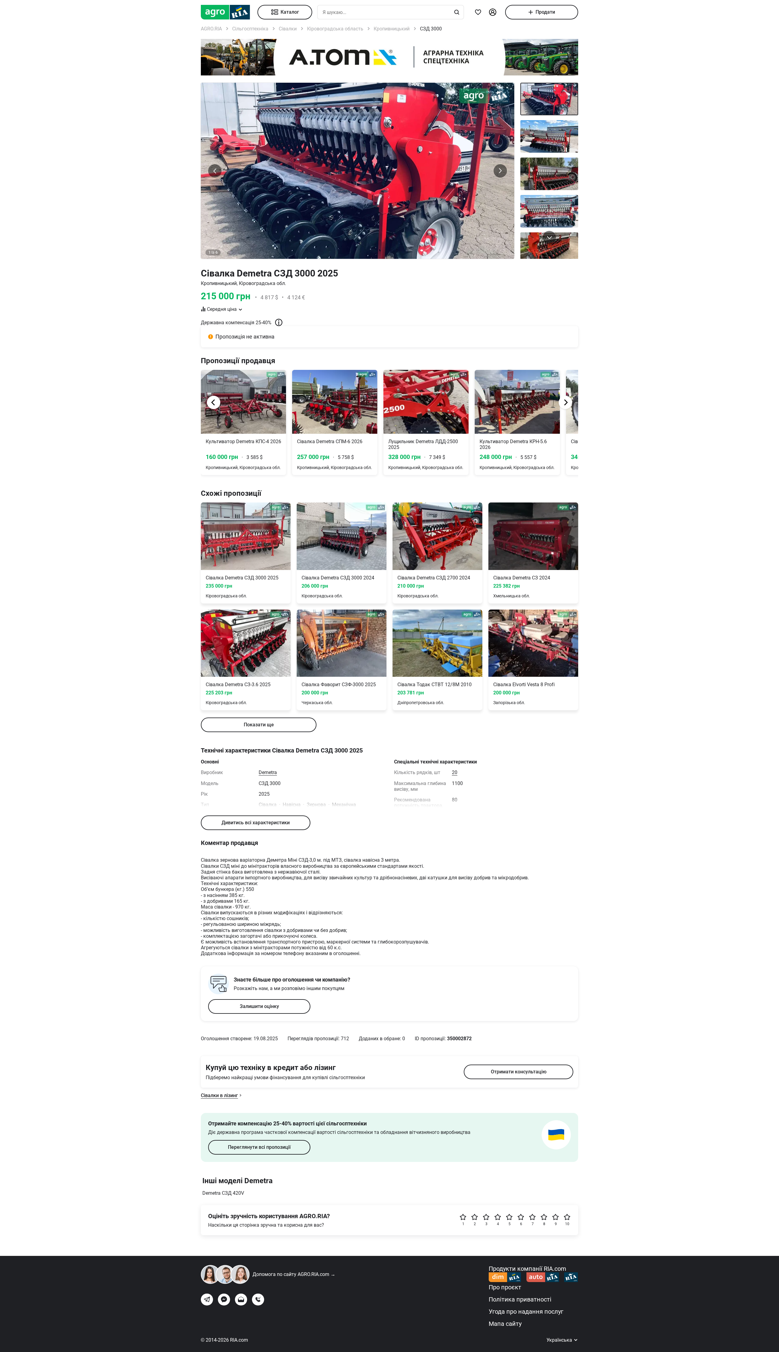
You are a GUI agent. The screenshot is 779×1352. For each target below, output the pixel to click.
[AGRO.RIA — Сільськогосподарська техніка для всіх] (229, 12)
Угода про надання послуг (526, 1311)
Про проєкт (505, 1287)
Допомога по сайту (294, 1274)
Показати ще (259, 725)
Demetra (268, 772)
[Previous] (213, 402)
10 (567, 1224)
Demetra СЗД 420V (223, 1193)
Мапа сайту (505, 1323)
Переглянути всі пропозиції (259, 1147)
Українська (560, 1340)
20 (454, 772)
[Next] (565, 402)
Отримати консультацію (519, 1072)
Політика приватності (520, 1299)
